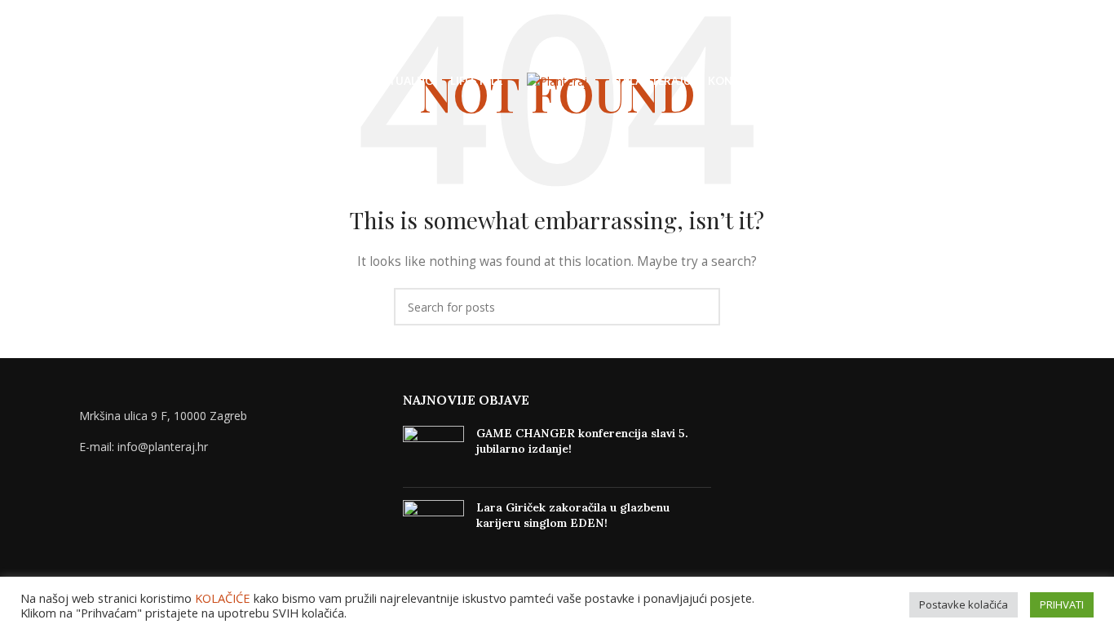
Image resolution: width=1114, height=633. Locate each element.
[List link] (224, 447)
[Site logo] (557, 80)
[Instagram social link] (1058, 82)
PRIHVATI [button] (1062, 604)
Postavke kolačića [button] (963, 604)
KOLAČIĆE (222, 598)
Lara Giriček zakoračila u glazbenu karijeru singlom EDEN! (573, 515)
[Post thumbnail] (433, 450)
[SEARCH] (701, 306)
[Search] (46, 81)
